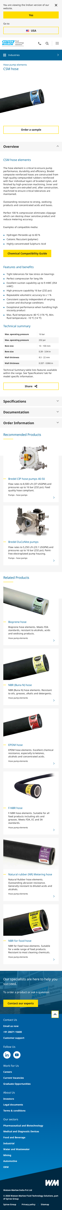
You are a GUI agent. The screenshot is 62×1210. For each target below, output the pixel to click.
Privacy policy (28, 1204)
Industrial (8, 1143)
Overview (11, 146)
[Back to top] (55, 1014)
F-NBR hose (15, 808)
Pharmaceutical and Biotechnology (23, 1125)
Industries (14, 55)
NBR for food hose (19, 941)
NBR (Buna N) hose (20, 685)
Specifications (14, 401)
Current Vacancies (13, 1077)
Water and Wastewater (16, 1149)
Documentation (16, 412)
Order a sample (31, 129)
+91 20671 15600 (12, 1031)
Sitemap (45, 1204)
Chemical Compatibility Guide (27, 253)
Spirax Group (9, 1204)
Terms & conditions (14, 1110)
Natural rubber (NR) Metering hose (30, 874)
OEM (6, 1167)
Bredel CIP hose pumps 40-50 (26, 479)
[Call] (39, 43)
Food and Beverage (14, 1137)
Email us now (11, 1026)
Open (47, 43)
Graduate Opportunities (17, 1083)
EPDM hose (15, 745)
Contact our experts (21, 1003)
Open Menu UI (57, 43)
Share (28, 386)
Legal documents (13, 1104)
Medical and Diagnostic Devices (21, 1131)
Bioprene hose (17, 622)
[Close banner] (56, 5)
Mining (7, 1155)
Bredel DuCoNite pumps (23, 542)
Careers (7, 1071)
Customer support (13, 1037)
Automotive (10, 1161)
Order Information (18, 423)
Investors (8, 1098)
